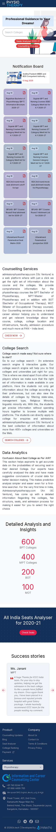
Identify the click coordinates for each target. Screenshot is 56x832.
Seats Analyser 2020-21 (28, 41)
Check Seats (28, 632)
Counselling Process (28, 46)
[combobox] (24, 32)
